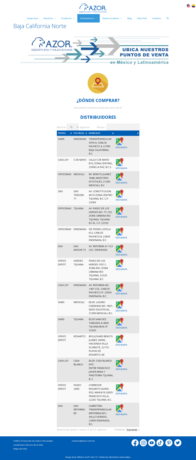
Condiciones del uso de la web (28, 444)
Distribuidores (87, 18)
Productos (66, 18)
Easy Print (142, 18)
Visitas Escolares (110, 18)
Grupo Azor (32, 18)
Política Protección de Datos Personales (33, 440)
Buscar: (101, 127)
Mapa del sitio (20, 448)
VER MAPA (121, 147)
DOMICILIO (94, 133)
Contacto (156, 18)
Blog (129, 18)
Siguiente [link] (132, 429)
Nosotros (48, 18)
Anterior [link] (120, 429)
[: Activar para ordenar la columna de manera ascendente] (126, 133)
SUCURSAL (79, 133)
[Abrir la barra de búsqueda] (167, 18)
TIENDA (62, 133)
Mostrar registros (73, 127)
